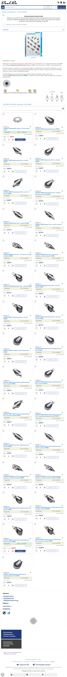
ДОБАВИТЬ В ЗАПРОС (53, 138)
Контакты (46, 661)
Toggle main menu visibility (3, 7)
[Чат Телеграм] (8, 613)
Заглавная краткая (17, 661)
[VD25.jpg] (35, 92)
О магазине (26, 661)
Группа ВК (24, 664)
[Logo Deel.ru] (9, 2)
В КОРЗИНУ (21, 139)
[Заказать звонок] (61, 2)
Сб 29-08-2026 (13, 654)
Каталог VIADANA (22, 12)
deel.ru (39, 659)
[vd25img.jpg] (5, 92)
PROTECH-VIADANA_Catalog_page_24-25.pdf (17, 104)
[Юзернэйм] (64, 2)
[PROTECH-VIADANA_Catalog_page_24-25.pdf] (17, 92)
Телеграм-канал (42, 664)
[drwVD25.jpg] (30, 92)
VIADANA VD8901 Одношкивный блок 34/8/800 (47, 129)
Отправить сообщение (36, 661)
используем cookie (22, 668)
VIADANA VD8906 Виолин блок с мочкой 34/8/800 (16, 223)
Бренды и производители (9, 12)
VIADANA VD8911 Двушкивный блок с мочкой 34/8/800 (17, 286)
